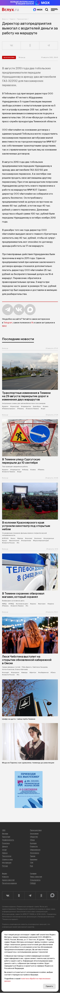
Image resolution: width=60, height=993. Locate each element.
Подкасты (34, 846)
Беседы (5, 833)
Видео (4, 873)
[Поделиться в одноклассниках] (30, 45)
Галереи (33, 873)
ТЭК (31, 862)
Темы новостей (36, 877)
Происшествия (22, 19)
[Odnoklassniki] (18, 896)
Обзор (32, 840)
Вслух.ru (10, 9)
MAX (4, 326)
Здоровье (33, 859)
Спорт (4, 850)
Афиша (5, 853)
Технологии (6, 856)
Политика (6, 843)
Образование (35, 850)
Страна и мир (7, 859)
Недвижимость (8, 840)
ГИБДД (33, 883)
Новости (12, 19)
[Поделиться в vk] (11, 45)
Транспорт (6, 837)
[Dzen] (41, 896)
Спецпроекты (35, 880)
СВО (3, 830)
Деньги (5, 846)
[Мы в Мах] (37, 9)
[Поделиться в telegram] (48, 45)
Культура (33, 843)
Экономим (34, 833)
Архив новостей (8, 880)
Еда (31, 866)
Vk (32, 323)
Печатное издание (9, 883)
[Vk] (7, 896)
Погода (5, 866)
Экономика (34, 853)
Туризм (32, 856)
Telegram (8, 323)
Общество (34, 837)
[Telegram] (30, 896)
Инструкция (6, 862)
